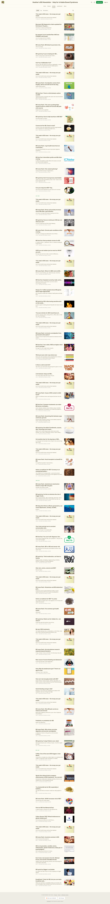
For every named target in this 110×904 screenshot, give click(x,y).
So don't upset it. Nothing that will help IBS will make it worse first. (49, 305)
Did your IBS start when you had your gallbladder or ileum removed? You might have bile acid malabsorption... (48, 65)
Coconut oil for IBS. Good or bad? (45, 125)
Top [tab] (41, 10)
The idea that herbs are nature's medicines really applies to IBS (48, 791)
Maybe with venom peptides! (42, 109)
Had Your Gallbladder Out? (43, 62)
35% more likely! (39, 46)
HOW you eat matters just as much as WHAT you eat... (48, 251)
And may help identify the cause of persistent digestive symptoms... (48, 150)
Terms (59, 895)
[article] (55, 17)
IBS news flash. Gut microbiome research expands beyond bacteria (48, 650)
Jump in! (37, 509)
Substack (49, 901)
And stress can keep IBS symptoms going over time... (47, 213)
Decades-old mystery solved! (42, 487)
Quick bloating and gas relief (44, 689)
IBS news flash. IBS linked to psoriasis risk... (48, 45)
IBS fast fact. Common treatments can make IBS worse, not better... (48, 405)
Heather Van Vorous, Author (45, 29)
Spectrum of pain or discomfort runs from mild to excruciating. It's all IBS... (46, 282)
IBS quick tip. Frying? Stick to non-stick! (47, 741)
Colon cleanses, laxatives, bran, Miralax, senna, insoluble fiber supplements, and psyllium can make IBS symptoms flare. (48, 408)
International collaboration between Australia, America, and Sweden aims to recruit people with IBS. (49, 779)
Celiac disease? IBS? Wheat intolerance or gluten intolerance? (48, 817)
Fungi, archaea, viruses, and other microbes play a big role (48, 653)
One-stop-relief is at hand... (42, 118)
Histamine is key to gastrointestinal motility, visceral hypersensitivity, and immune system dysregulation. (47, 591)
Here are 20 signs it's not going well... (44, 529)
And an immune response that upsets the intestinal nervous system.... (49, 337)
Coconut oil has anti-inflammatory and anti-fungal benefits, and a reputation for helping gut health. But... (49, 128)
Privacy (55, 895)
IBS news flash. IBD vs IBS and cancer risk (48, 546)
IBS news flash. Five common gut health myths (47, 609)
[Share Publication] (94, 2)
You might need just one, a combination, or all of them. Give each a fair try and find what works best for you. (49, 631)
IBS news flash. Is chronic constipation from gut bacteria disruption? (48, 334)
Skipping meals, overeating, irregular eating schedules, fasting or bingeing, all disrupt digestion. (48, 560)
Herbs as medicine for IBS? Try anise (46, 599)
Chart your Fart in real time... (42, 672)
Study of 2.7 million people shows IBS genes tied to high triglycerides (48, 290)
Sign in (106, 2)
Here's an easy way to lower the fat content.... (46, 55)
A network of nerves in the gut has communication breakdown (47, 733)
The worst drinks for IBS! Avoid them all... (48, 313)
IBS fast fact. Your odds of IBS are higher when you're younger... (49, 345)
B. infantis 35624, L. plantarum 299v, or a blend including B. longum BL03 (49, 243)
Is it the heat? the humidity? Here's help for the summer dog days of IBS (49, 441)
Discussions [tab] (45, 10)
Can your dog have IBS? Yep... (44, 187)
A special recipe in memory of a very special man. (46, 809)
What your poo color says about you (46, 355)
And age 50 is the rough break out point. (44, 348)
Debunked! (38, 612)
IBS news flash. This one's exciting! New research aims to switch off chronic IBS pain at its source (48, 106)
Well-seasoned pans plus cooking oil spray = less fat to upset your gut (49, 743)
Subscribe (99, 2)
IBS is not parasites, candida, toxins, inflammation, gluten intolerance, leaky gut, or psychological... (49, 847)
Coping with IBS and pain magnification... (45, 170)
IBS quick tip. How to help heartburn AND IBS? (49, 116)
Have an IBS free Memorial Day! (45, 807)
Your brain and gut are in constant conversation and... (46, 527)
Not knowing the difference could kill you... (45, 820)
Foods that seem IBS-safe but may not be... (45, 622)
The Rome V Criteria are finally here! (43, 27)
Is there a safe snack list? (43, 365)
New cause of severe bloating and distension (49, 659)
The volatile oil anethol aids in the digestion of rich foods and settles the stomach (49, 601)
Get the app (61, 898)
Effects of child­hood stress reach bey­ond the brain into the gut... (48, 397)
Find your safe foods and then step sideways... (46, 223)
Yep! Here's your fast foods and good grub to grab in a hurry (49, 366)
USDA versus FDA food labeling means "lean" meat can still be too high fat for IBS (49, 180)
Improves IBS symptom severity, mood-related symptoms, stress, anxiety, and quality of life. (48, 420)
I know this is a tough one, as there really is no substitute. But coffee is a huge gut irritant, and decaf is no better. (49, 758)
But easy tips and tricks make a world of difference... (47, 254)
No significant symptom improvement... (44, 462)
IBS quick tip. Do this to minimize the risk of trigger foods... (48, 495)
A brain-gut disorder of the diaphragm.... (44, 661)
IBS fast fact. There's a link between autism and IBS (48, 94)
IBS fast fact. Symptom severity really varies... (49, 280)
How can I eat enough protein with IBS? (47, 679)
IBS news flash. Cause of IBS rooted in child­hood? (48, 393)
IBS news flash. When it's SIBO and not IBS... (48, 271)
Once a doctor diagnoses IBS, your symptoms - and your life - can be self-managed (49, 539)
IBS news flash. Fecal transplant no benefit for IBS (49, 460)
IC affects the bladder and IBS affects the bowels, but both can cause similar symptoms (48, 161)
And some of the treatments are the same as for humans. (48, 189)
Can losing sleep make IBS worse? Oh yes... (45, 375)
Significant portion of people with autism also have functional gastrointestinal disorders (49, 97)
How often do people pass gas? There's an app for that (48, 669)
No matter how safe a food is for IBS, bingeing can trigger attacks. (48, 872)
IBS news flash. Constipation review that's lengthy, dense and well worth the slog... (48, 83)
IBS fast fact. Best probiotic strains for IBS (48, 240)
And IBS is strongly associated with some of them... (47, 233)
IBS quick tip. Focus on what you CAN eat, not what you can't (49, 220)
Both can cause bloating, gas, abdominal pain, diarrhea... (48, 272)
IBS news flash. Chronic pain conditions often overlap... (49, 231)
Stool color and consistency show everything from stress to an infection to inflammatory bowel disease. (49, 357)
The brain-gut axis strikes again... (43, 800)
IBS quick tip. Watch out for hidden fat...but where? (48, 619)
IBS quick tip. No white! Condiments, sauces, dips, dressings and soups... (49, 428)
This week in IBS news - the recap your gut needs (48, 14)
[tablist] (42, 10)
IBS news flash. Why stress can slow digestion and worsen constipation (46, 730)
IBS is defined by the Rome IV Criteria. (44, 851)
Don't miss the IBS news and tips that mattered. (46, 17)
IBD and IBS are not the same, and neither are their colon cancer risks (48, 549)
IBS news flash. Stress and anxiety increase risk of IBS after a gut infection (48, 210)
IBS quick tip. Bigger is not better (45, 869)
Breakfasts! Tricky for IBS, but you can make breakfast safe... (48, 880)
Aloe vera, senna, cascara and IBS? (46, 568)
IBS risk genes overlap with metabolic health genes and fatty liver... (49, 294)
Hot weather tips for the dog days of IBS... (48, 439)
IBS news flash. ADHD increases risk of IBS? (48, 798)
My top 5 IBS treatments (43, 629)
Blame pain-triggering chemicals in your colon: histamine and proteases (48, 713)
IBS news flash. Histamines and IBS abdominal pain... (49, 588)
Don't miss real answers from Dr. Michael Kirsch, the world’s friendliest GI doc (47, 858)
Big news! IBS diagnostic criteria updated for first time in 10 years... (49, 25)
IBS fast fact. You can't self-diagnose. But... (48, 536)
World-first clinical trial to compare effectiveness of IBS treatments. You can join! (49, 776)
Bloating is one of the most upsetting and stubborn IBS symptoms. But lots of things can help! (48, 691)
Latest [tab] (37, 10)
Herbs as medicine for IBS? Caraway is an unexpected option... (48, 470)
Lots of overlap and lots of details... (43, 38)
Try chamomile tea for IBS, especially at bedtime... (47, 788)
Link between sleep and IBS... (44, 374)
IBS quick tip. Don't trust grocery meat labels (48, 178)
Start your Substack (51, 898)
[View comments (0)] (45, 50)
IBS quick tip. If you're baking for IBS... (47, 54)
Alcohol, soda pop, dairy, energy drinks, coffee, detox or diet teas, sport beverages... (49, 315)
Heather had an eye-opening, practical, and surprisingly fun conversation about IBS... (49, 862)
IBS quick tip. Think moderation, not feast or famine (48, 557)
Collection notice (64, 895)
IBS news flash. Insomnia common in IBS (47, 837)
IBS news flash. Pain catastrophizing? (47, 169)
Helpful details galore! (40, 86)
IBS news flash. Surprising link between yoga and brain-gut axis (49, 416)
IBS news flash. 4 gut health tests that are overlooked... (48, 146)
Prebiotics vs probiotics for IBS (45, 720)
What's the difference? (40, 722)
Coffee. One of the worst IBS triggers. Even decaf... (48, 754)
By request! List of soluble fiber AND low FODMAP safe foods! (47, 35)
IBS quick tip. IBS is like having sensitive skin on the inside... (48, 302)
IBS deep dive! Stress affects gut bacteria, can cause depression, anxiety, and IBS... (49, 506)
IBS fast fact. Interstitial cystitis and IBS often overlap (49, 158)
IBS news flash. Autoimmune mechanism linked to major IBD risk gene (47, 484)
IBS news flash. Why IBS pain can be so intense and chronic (47, 709)
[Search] (91, 2)
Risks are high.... (39, 569)
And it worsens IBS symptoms (42, 839)
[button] (45, 6)
